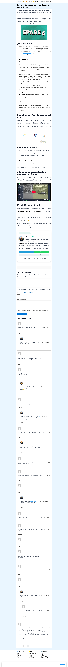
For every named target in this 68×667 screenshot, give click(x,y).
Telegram (19, 654)
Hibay (43, 342)
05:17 (49, 462)
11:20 (48, 416)
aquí (39, 416)
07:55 (48, 595)
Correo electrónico (21, 299)
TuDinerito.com (43, 13)
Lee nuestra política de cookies (21, 664)
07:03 (49, 327)
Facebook (19, 657)
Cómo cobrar (31, 656)
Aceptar (62, 664)
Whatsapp (19, 653)
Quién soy (42, 653)
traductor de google (27, 53)
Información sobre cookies (45, 657)
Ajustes (58, 664)
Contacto (42, 254)
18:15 (49, 475)
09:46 (48, 386)
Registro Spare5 (44, 225)
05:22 (49, 583)
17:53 (49, 432)
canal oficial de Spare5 (44, 179)
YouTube (18, 658)
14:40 (48, 610)
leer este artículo (33, 501)
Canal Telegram (26, 251)
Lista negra (31, 655)
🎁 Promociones (29, 1)
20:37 (49, 517)
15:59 (49, 569)
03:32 (49, 402)
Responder (20, 333)
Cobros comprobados (32, 653)
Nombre (19, 294)
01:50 (49, 529)
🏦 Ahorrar (43, 1)
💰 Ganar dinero (36, 1)
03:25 (49, 373)
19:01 (49, 542)
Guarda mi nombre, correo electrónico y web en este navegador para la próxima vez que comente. (33, 310)
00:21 (49, 627)
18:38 (48, 501)
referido (36, 81)
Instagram (19, 655)
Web (18, 304)
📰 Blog (47, 1)
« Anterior (19, 645)
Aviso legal (43, 655)
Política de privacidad (28, 292)
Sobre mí (26, 254)
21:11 (48, 342)
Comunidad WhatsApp (42, 251)
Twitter (18, 656)
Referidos (30, 654)
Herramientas (31, 657)
